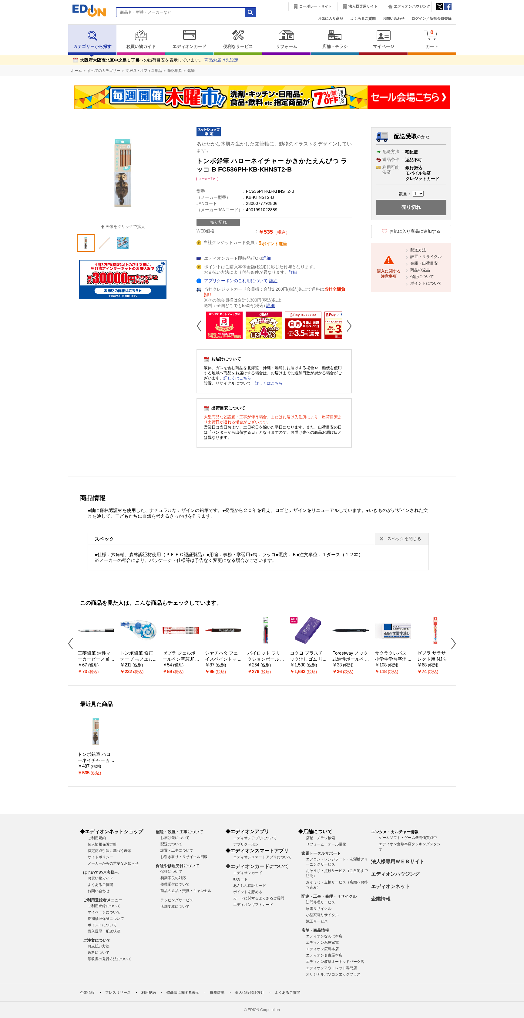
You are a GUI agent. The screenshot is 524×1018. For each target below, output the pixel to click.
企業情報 (381, 898)
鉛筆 (191, 70)
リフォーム (286, 46)
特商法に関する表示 (182, 992)
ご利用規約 (97, 838)
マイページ (383, 46)
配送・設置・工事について (179, 831)
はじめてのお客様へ (101, 872)
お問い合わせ (394, 18)
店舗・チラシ (335, 46)
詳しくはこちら (237, 378)
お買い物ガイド (141, 46)
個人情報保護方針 (102, 844)
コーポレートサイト (315, 6)
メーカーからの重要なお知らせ (113, 863)
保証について (422, 276)
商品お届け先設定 (221, 60)
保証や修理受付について (177, 865)
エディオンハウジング (412, 6)
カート (432, 39)
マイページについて (104, 912)
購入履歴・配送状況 (104, 931)
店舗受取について (175, 906)
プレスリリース (118, 992)
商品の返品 (420, 270)
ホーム (76, 70)
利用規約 (148, 992)
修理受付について (175, 884)
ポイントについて (426, 283)
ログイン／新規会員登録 (431, 18)
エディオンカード (190, 46)
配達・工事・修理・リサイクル (329, 896)
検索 (15, 54)
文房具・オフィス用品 (144, 70)
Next (347, 326)
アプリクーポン (246, 844)
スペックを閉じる (404, 538)
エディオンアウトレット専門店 (331, 968)
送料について (98, 952)
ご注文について (97, 940)
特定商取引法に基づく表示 (109, 851)
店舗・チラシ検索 (320, 838)
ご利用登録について (104, 906)
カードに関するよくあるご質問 (258, 898)
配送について (171, 844)
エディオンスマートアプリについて (262, 857)
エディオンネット (390, 886)
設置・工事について (176, 850)
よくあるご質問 (363, 18)
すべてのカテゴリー (103, 70)
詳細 (266, 258)
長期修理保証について (106, 918)
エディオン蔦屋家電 (322, 942)
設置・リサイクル (426, 256)
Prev (201, 326)
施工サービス (317, 921)
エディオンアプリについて (255, 838)
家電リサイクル (318, 908)
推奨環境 (217, 992)
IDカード (240, 879)
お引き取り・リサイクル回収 (184, 857)
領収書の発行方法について (109, 959)
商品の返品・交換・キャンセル (185, 891)
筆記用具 (174, 70)
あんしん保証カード (249, 885)
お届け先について (175, 838)
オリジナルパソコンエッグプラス (333, 974)
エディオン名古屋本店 (324, 955)
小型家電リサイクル (322, 915)
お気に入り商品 (330, 18)
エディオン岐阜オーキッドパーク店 (335, 962)
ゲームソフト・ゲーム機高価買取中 (408, 838)
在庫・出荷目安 (424, 263)
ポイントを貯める (247, 892)
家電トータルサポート (321, 853)
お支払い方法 (98, 946)
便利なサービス (238, 46)
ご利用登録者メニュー (103, 900)
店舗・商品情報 (315, 930)
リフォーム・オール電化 (326, 844)
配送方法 (418, 250)
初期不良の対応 (173, 878)
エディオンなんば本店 (324, 936)
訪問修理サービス (320, 902)
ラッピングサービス (176, 900)
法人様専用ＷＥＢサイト (398, 861)
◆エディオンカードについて (257, 866)
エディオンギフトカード (253, 905)
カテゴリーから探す (92, 46)
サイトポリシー (100, 857)
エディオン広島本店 (322, 949)
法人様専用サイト (363, 6)
